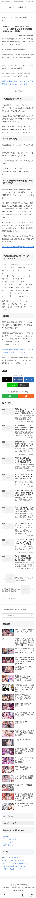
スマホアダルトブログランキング (15, 866)
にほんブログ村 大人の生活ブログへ (16, 863)
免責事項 (6, 836)
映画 (5, 371)
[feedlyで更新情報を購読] (10, 396)
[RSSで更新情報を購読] (26, 396)
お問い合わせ (8, 845)
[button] (23, 385)
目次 (16, 91)
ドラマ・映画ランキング (12, 869)
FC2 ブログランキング (11, 857)
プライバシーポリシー (11, 839)
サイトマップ (8, 842)
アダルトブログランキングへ (13, 860)
